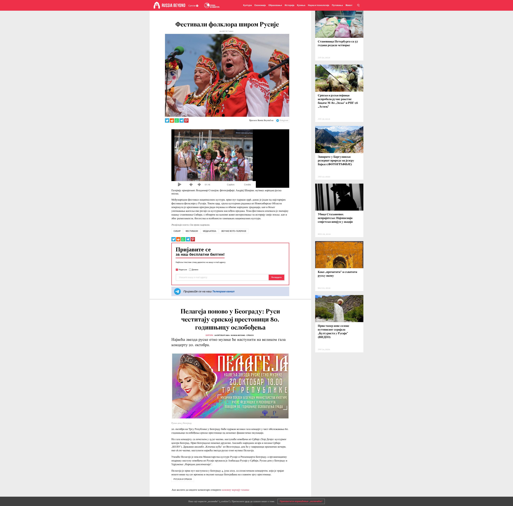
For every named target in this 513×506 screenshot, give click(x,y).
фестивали (192, 231)
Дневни (195, 269)
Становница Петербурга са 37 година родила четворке (338, 43)
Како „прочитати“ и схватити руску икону (337, 274)
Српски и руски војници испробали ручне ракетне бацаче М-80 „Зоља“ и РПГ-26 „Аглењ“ (338, 101)
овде (247, 501)
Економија (260, 5)
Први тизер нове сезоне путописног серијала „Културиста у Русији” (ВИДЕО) (333, 332)
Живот (348, 5)
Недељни (183, 269)
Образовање (275, 5)
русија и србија (183, 479)
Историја (289, 5)
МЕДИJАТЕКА (209, 231)
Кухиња (301, 5)
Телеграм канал (223, 291)
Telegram (283, 120)
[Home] (157, 5)
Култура (247, 5)
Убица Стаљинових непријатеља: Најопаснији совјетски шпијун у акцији (335, 218)
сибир (177, 231)
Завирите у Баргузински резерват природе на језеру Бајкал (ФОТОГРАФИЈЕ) (336, 160)
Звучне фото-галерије (233, 231)
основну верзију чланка (235, 490)
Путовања (337, 5)
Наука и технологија (318, 5)
